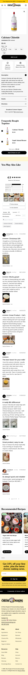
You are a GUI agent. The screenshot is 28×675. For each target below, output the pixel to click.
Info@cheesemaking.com (8, 622)
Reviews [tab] (5, 212)
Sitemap (3, 661)
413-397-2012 (5, 624)
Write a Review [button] (14, 204)
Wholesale (18, 638)
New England (7, 226)
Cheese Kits (4, 638)
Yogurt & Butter (5, 644)
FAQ (16, 661)
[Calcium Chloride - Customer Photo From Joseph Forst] (21, 195)
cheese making (18, 223)
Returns (17, 658)
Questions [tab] (15, 212)
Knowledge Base (6, 664)
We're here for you (18, 112)
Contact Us (18, 664)
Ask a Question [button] (14, 207)
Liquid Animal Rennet (19, 140)
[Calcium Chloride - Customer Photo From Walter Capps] (16, 195)
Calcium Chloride (18, 130)
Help (16, 649)
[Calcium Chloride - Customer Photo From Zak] (16, 199)
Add (14, 153)
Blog (2, 655)
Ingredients (4, 632)
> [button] (18, 499)
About (17, 629)
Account (17, 655)
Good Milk (4, 652)
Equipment (4, 635)
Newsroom (18, 641)
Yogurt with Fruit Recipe (10, 535)
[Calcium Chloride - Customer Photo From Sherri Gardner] (11, 195)
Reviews (17, 635)
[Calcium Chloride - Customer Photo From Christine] (6, 199)
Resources (4, 649)
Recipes (3, 658)
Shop (2, 629)
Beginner (4, 641)
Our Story (18, 632)
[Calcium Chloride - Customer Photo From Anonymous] (6, 195)
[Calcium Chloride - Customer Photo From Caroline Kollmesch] (21, 199)
